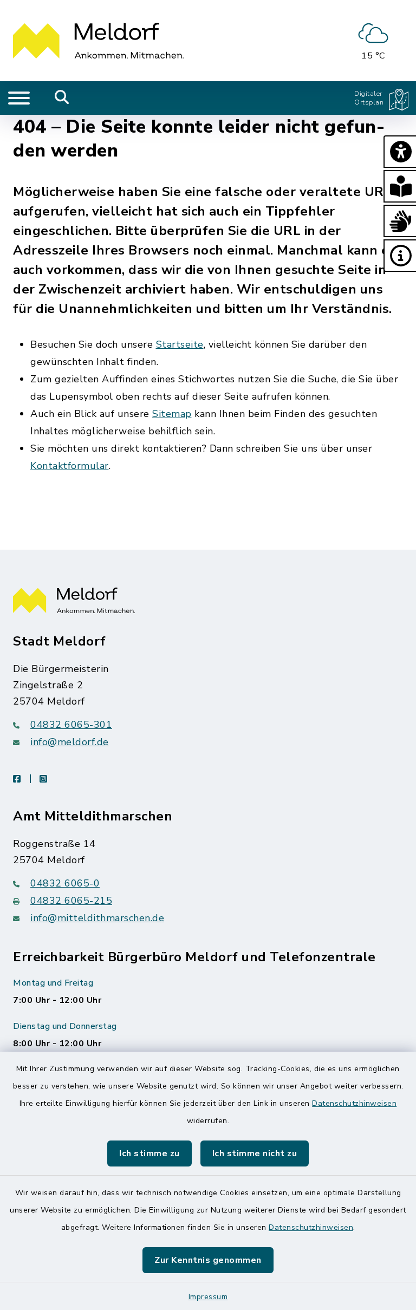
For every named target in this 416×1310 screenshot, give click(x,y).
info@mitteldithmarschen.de (97, 917)
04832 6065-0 (65, 883)
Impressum (208, 1297)
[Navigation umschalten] (19, 98)
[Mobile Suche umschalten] (62, 98)
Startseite (180, 344)
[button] (400, 151)
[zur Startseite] (98, 40)
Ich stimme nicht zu (254, 1153)
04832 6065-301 (71, 724)
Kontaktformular (69, 465)
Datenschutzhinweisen (354, 1103)
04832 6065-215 (71, 900)
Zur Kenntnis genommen (208, 1260)
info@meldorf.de (69, 741)
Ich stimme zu (149, 1153)
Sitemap (172, 413)
